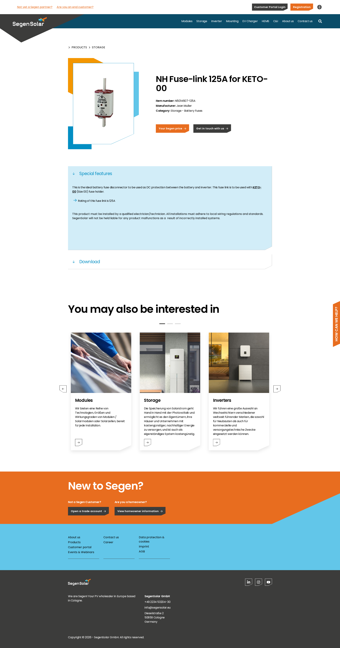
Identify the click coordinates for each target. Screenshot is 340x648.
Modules (186, 21)
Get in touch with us (210, 128)
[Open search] (320, 21)
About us (288, 21)
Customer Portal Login (269, 7)
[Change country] (319, 7)
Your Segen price (170, 128)
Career (108, 542)
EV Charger (250, 21)
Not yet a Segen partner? (34, 7)
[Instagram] (258, 582)
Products (79, 47)
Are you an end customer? (75, 7)
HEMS (265, 21)
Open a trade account (86, 511)
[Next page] (276, 388)
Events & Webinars (81, 552)
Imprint (144, 546)
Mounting (232, 21)
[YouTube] (268, 582)
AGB (142, 551)
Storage (201, 21)
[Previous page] (63, 388)
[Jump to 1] (162, 323)
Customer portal (79, 547)
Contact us (305, 21)
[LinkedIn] (248, 582)
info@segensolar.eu (157, 608)
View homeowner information (138, 511)
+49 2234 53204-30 (157, 602)
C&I (275, 21)
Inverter (216, 21)
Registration (302, 7)
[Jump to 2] (170, 323)
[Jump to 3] (178, 323)
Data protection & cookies (151, 539)
